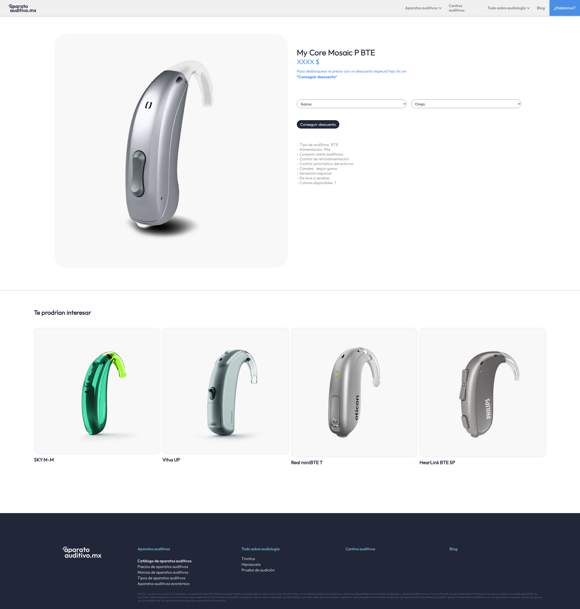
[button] (424, 8)
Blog (541, 7)
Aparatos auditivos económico (164, 583)
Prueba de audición (258, 570)
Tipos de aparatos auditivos (161, 578)
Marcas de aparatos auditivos (163, 572)
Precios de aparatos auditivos (163, 566)
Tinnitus (248, 558)
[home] (22, 8)
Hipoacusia (251, 564)
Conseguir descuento (318, 124)
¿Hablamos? (564, 7)
